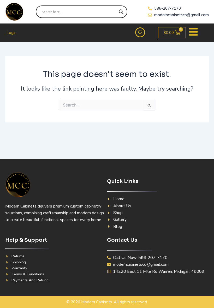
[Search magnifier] (121, 11)
